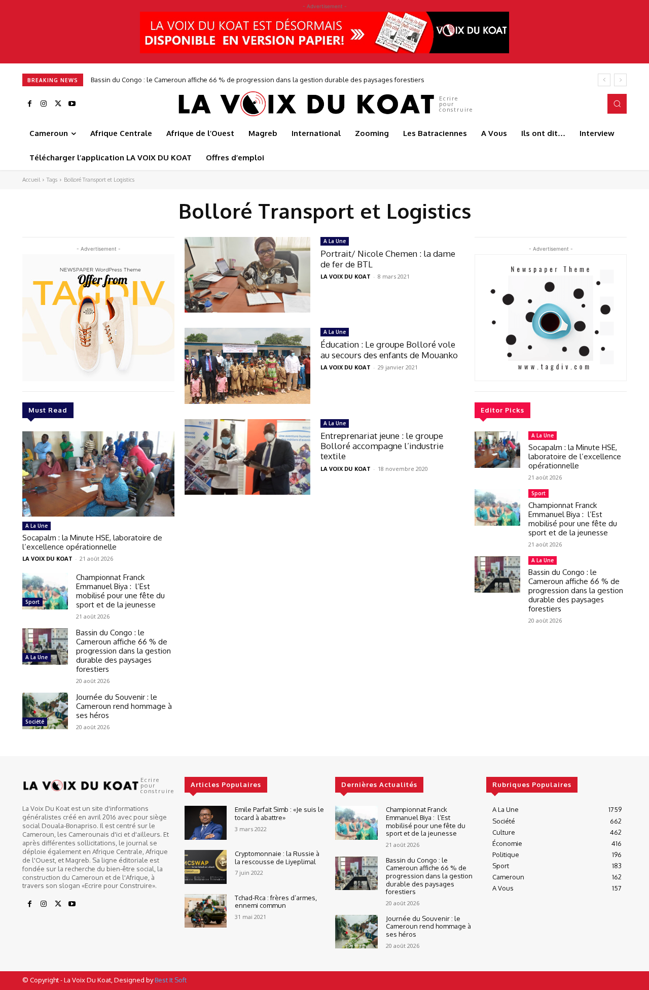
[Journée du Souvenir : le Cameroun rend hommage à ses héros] (45, 711)
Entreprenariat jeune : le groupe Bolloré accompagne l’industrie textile (382, 446)
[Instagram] (44, 104)
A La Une (36, 525)
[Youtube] (72, 104)
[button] (617, 103)
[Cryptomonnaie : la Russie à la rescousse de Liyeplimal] (206, 867)
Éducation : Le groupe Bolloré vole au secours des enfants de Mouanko (389, 349)
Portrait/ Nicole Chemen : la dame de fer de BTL (387, 258)
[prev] (604, 80)
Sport (32, 601)
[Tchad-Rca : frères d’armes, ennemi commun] (206, 911)
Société (34, 721)
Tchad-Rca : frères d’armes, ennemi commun (276, 902)
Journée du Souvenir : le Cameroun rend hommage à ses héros (124, 706)
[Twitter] (58, 104)
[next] (620, 80)
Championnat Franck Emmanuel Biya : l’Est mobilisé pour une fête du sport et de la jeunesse (120, 590)
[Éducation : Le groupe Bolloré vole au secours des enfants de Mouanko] (247, 365)
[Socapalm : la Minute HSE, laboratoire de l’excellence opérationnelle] (98, 474)
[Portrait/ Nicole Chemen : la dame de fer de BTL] (247, 275)
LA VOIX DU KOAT (47, 558)
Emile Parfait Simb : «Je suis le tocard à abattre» (279, 813)
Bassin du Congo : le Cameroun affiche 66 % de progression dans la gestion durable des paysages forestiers (257, 80)
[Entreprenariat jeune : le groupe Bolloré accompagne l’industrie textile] (247, 457)
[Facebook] (29, 104)
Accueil (31, 179)
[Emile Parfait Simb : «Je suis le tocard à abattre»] (206, 823)
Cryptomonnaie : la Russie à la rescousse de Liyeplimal (277, 857)
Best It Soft (171, 980)
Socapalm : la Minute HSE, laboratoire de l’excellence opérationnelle (92, 542)
